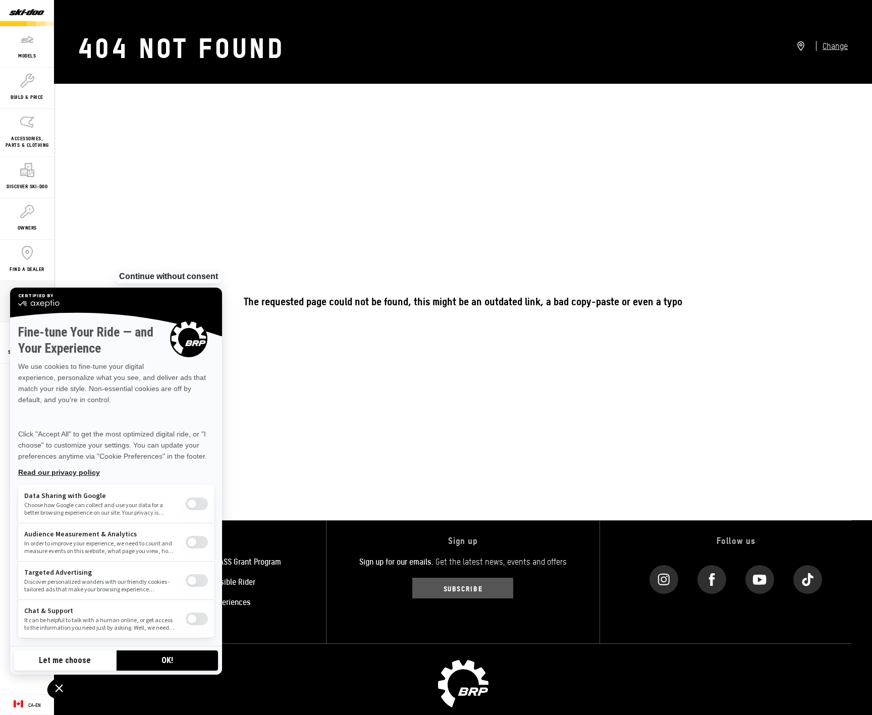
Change (835, 45)
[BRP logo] (463, 682)
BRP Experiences (223, 601)
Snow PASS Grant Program (238, 561)
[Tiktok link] (807, 577)
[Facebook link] (711, 577)
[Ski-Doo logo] (26, 13)
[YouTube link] (759, 577)
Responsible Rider (225, 581)
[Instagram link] (663, 577)
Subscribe (463, 588)
